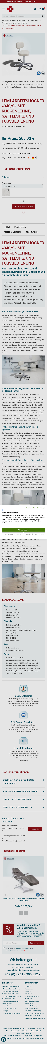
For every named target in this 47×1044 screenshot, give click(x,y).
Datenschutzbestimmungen (35, 508)
